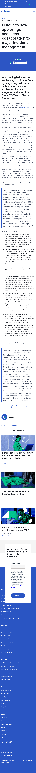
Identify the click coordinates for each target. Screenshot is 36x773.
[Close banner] (34, 1)
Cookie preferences (7, 760)
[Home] (6, 11)
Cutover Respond (25, 107)
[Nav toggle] (33, 11)
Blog (3, 18)
